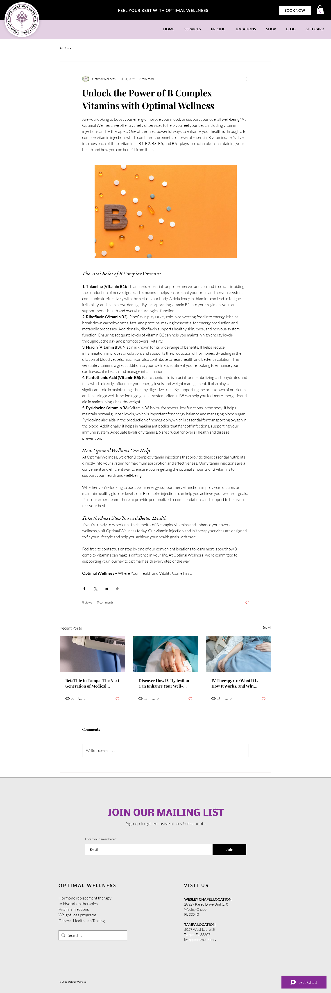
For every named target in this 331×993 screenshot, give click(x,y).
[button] (320, 9)
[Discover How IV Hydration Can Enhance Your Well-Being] (165, 654)
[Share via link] (117, 588)
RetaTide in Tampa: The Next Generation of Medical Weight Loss (92, 683)
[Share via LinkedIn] (106, 588)
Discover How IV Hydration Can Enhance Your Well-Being (163, 683)
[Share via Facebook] (84, 588)
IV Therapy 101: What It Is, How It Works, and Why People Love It (235, 683)
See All (267, 627)
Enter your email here (100, 839)
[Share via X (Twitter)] (95, 588)
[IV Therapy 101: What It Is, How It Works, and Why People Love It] (238, 654)
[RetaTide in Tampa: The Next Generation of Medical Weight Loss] (92, 654)
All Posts (65, 48)
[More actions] (246, 79)
